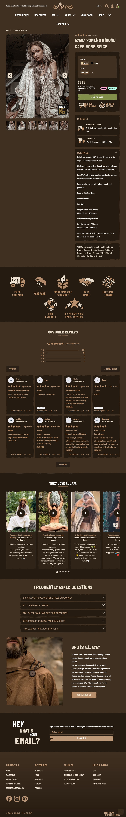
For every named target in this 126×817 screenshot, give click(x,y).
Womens (38, 784)
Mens (37, 775)
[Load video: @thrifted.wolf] (85, 513)
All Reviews (10, 775)
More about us (84, 695)
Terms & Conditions (71, 779)
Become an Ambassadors (15, 788)
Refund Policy (69, 784)
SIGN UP (81, 738)
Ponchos (38, 788)
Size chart (97, 775)
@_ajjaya (88, 544)
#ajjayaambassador (82, 550)
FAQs (94, 771)
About (8, 771)
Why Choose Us (11, 779)
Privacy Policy (69, 771)
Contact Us (97, 779)
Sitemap (28, 813)
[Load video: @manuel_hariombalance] (21, 513)
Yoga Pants (39, 779)
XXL (92, 72)
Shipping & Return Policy (74, 775)
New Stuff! (39, 771)
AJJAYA (17, 813)
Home (8, 30)
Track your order (99, 784)
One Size (84, 72)
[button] (107, 6)
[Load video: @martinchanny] (53, 513)
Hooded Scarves (21, 30)
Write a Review (111, 370)
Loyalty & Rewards (13, 784)
